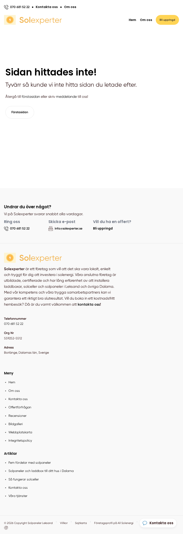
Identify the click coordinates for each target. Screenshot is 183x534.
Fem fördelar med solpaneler (29, 462)
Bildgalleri (15, 424)
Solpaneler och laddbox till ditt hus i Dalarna (41, 471)
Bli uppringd (103, 228)
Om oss (146, 20)
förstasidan (31, 96)
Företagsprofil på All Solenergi (113, 523)
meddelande (66, 96)
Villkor (64, 523)
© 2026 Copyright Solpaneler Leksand (28, 523)
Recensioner (17, 415)
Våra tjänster (17, 496)
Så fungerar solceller (23, 479)
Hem (132, 20)
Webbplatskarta (20, 432)
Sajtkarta (81, 523)
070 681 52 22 (13, 323)
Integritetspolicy (20, 440)
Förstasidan (19, 112)
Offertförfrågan (19, 407)
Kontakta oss (18, 399)
